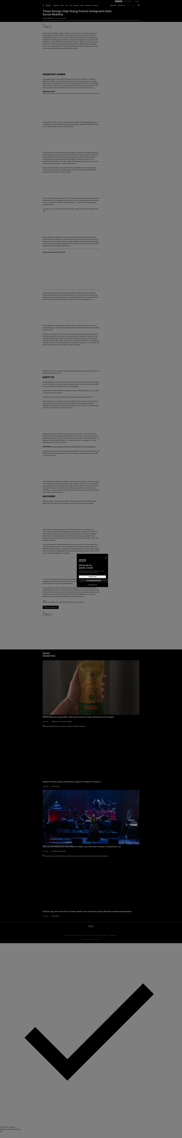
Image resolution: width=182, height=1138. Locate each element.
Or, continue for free (92, 584)
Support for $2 (92, 576)
